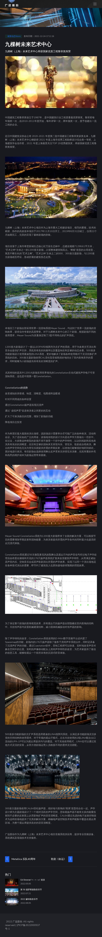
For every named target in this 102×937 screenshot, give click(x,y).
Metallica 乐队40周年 (23, 859)
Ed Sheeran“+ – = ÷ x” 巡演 (32, 880)
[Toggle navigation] (94, 4)
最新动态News (14, 36)
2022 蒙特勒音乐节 (29, 899)
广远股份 (17, 921)
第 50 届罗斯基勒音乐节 (31, 889)
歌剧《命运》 (58, 859)
